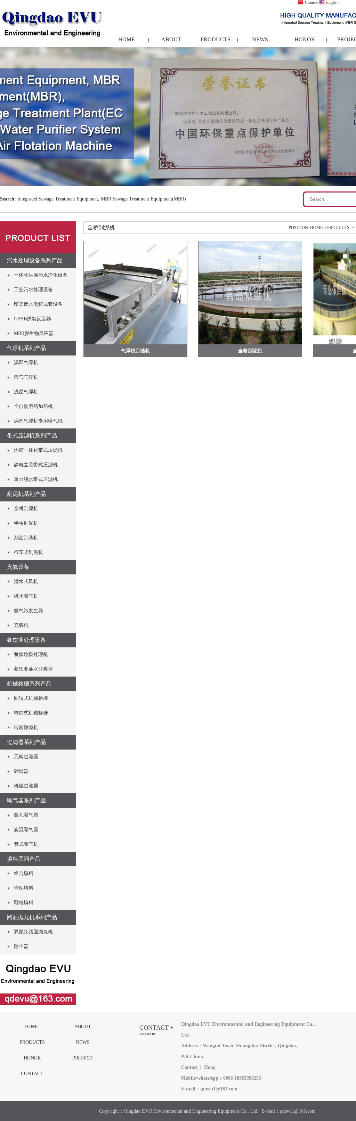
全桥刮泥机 (26, 508)
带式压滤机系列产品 (32, 436)
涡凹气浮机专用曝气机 (38, 421)
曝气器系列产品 (26, 800)
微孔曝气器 (26, 815)
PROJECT (82, 1058)
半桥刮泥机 (26, 523)
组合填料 (23, 873)
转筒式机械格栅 (31, 712)
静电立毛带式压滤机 (36, 464)
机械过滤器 (26, 785)
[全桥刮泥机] (250, 293)
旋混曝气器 (26, 829)
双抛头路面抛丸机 (33, 931)
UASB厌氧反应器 (32, 318)
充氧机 (21, 625)
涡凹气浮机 (26, 362)
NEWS (260, 39)
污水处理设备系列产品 (35, 260)
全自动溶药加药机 (33, 406)
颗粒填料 (23, 902)
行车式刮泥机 (28, 552)
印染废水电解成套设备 (38, 304)
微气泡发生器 (28, 610)
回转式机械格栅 (31, 698)
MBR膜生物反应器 (34, 333)
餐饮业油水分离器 (33, 669)
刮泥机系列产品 (26, 494)
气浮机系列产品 (26, 348)
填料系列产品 (23, 859)
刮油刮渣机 (26, 537)
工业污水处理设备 (33, 289)
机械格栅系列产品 (29, 684)
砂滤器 (21, 771)
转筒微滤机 (26, 727)
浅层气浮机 (26, 391)
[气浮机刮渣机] (135, 293)
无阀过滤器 (26, 756)
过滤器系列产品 (26, 742)
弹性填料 (23, 888)
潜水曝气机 (26, 596)
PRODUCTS (215, 39)
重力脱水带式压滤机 (36, 479)
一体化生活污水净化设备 (40, 275)
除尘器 (21, 946)
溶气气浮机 (26, 377)
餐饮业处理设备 (26, 640)
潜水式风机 (26, 581)
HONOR (304, 39)
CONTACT (32, 1073)
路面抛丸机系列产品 (32, 917)
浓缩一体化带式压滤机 (38, 450)
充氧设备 (18, 567)
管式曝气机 (26, 844)
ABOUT (171, 39)
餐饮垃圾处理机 (31, 654)
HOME (126, 39)
